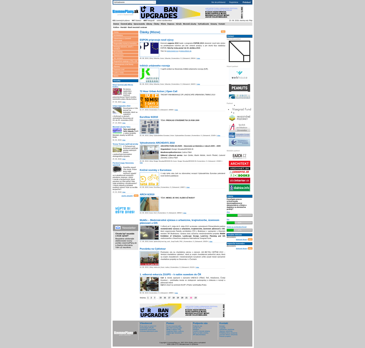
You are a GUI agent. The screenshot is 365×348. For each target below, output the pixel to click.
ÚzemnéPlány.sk (119, 7)
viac (123, 102)
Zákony (149, 24)
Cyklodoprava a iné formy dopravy (123, 65)
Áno (228, 212)
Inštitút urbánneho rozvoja (155, 65)
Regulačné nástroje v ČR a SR (125, 61)
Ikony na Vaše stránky (200, 333)
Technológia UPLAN (147, 328)
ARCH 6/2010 (147, 194)
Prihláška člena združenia (228, 333)
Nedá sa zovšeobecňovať (237, 227)
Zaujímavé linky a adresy (175, 331)
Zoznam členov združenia (228, 334)
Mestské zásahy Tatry (121, 127)
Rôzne (163, 24)
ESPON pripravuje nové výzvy (157, 40)
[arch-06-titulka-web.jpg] (149, 204)
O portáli (222, 328)
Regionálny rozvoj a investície (125, 44)
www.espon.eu (172, 51)
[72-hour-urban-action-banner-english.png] (149, 101)
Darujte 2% (197, 328)
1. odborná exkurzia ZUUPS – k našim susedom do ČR (170, 274)
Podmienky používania (148, 329)
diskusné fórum (241, 239)
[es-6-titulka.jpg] (149, 126)
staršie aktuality (127, 196)
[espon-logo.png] (149, 49)
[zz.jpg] (149, 179)
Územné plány (126, 24)
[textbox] (133, 2)
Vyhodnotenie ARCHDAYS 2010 (157, 142)
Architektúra (118, 35)
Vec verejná (118, 58)
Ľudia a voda (118, 73)
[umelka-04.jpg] (149, 152)
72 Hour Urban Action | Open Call (158, 91)
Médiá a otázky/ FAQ (173, 329)
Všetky (116, 32)
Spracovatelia (139, 24)
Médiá (115, 76)
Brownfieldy (118, 52)
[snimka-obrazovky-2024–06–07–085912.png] (117, 91)
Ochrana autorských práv (149, 331)
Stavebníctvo (118, 55)
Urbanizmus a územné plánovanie (122, 40)
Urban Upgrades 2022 (121, 106)
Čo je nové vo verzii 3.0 (148, 326)
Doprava (170, 24)
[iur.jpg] (149, 75)
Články (156, 24)
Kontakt (222, 24)
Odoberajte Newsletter (174, 333)
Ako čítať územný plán (174, 328)
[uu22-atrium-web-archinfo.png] (117, 110)
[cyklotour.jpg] (149, 258)
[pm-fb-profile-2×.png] (117, 169)
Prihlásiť (247, 2)
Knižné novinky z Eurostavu (155, 170)
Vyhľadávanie (203, 24)
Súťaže (179, 24)
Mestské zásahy (189, 24)
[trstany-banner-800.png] (117, 148)
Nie (228, 219)
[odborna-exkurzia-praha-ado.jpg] (149, 284)
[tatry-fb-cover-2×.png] (117, 131)
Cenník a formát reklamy (201, 331)
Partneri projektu (225, 336)
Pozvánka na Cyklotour (153, 248)
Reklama (196, 329)
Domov (116, 24)
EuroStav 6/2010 (149, 117)
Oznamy (213, 24)
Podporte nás (197, 326)
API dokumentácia (199, 334)
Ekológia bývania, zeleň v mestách (123, 48)
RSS (136, 196)
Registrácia (233, 2)
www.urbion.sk (185, 51)
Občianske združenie (226, 329)
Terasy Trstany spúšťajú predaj (125, 144)
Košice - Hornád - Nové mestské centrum (130, 27)
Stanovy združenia (225, 331)
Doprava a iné (118, 70)
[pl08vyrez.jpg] (149, 232)
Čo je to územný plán (173, 326)
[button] (148, 298)
